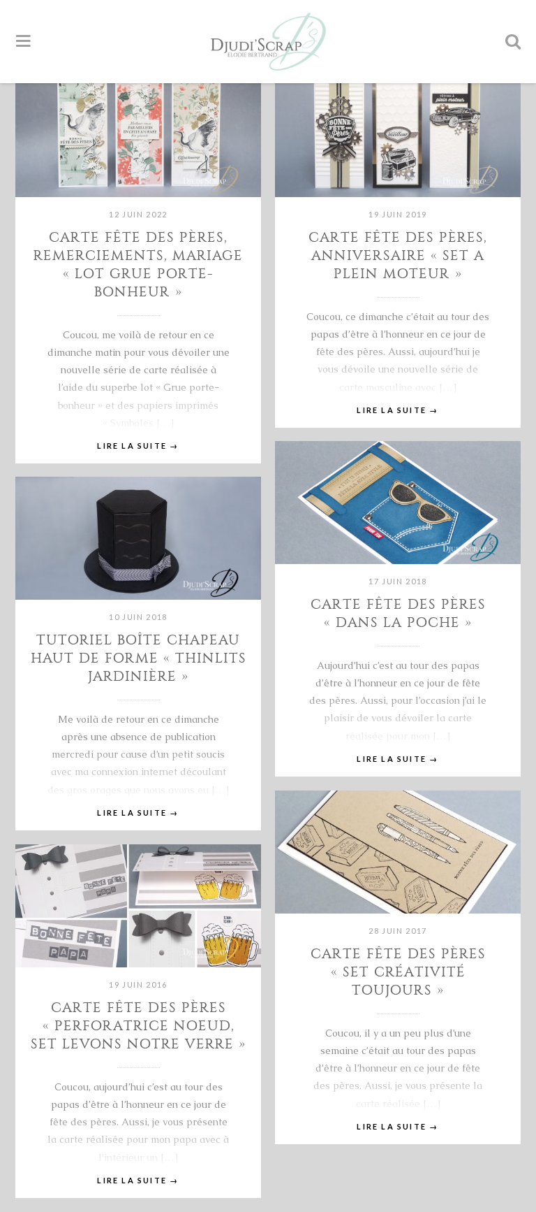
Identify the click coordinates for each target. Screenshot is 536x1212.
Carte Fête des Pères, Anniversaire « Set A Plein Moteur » (397, 255)
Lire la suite (138, 445)
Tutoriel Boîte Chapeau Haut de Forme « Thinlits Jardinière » (138, 658)
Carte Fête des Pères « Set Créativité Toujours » (398, 972)
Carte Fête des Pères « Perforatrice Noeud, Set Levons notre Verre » (138, 1026)
